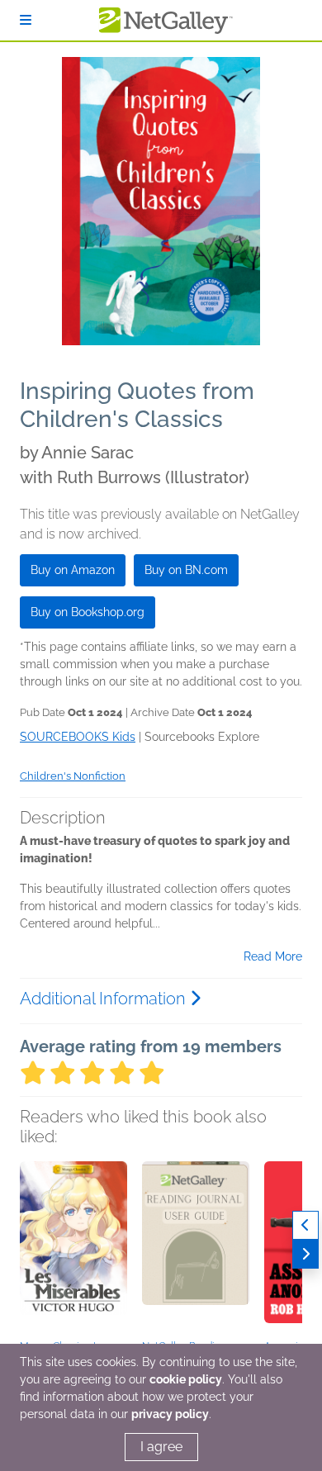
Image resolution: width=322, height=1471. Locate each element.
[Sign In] (25, 20)
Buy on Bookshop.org (87, 612)
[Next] (305, 1254)
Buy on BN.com (186, 570)
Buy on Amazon (73, 570)
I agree (161, 1446)
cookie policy (185, 1379)
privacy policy (170, 1414)
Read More (273, 956)
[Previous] (305, 1225)
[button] (73, 1248)
